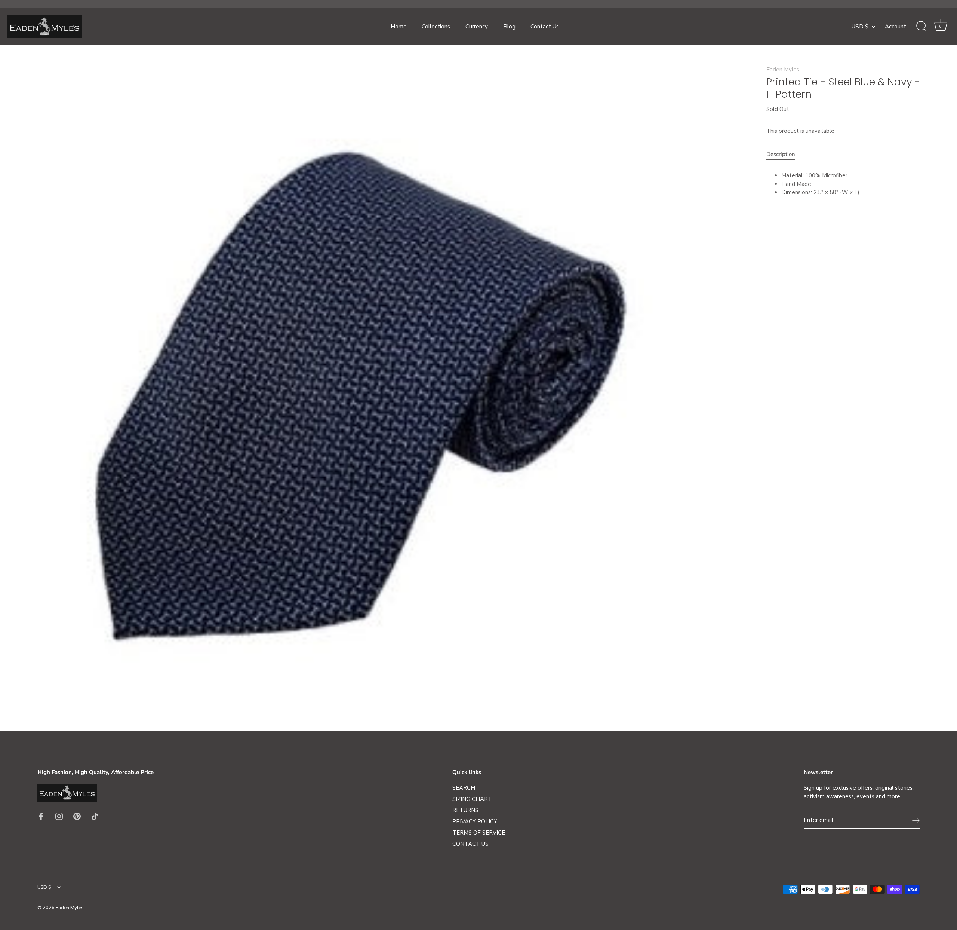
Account (895, 26)
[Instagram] (59, 816)
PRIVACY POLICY (474, 821)
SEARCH (463, 788)
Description (780, 154)
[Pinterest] (77, 816)
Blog (509, 26)
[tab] (784, 154)
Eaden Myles (782, 69)
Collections (436, 26)
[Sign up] (916, 820)
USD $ (860, 26)
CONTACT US (470, 844)
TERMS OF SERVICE (478, 832)
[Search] (921, 26)
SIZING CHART (472, 799)
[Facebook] (41, 816)
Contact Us (544, 26)
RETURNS (465, 810)
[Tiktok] (95, 816)
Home (399, 26)
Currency (476, 26)
